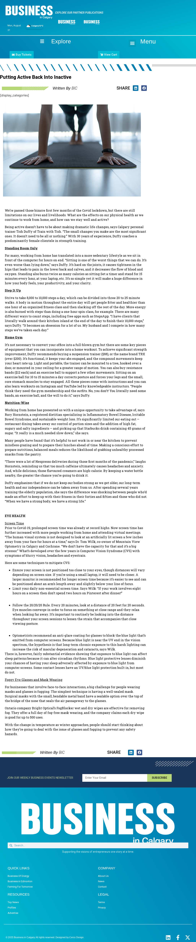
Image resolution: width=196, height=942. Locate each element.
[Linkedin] (168, 937)
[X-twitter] (187, 937)
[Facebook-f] (177, 937)
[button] (132, 43)
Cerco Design (76, 937)
